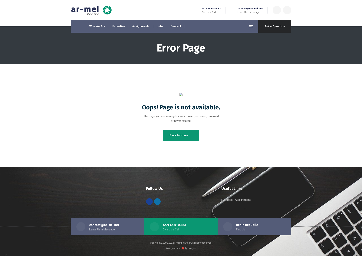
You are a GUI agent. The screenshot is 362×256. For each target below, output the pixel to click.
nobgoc (192, 248)
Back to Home (178, 135)
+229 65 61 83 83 (211, 8)
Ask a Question (275, 26)
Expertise (227, 199)
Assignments (243, 199)
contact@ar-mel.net (250, 8)
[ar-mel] (91, 10)
